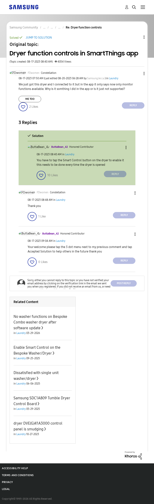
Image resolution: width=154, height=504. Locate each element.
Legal (6, 489)
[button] (138, 73)
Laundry (113, 78)
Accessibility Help (15, 468)
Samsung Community (24, 27)
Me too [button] (30, 99)
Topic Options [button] (137, 37)
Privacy (7, 482)
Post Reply (124, 283)
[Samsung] (23, 7)
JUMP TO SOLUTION (39, 37)
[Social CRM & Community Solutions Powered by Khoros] (133, 455)
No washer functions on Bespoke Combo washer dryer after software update (40, 322)
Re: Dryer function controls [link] (84, 27)
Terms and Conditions (18, 475)
